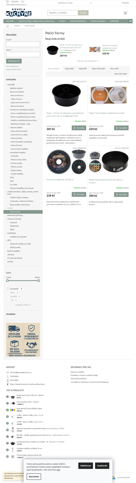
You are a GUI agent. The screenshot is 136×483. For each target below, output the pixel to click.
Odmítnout (85, 465)
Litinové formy (16, 145)
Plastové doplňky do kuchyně (21, 188)
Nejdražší (83, 68)
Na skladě (16, 289)
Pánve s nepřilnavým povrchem (23, 117)
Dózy (12, 177)
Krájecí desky (16, 170)
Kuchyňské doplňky (18, 152)
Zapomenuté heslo (13, 69)
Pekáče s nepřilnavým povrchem (24, 120)
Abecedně (114, 68)
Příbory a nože (16, 167)
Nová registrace (12, 66)
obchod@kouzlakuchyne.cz (21, 372)
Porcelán (13, 184)
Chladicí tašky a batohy (19, 197)
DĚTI (9, 240)
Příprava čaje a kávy (19, 159)
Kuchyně (13, 222)
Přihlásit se (14, 61)
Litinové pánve (16, 138)
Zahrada (10, 254)
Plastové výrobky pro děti (20, 244)
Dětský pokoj (15, 247)
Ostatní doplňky (17, 174)
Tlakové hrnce (16, 99)
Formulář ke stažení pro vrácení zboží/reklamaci (90, 382)
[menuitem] (9, 21)
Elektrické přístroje (15, 215)
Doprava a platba (65, 3)
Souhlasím (102, 465)
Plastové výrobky (14, 219)
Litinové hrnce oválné (19, 134)
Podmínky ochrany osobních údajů (84, 375)
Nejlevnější (69, 68)
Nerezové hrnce (17, 95)
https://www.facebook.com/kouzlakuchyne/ (27, 384)
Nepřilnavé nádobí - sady (20, 124)
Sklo (12, 181)
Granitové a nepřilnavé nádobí (22, 109)
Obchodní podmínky (79, 378)
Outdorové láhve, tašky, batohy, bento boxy (22, 192)
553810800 (14, 376)
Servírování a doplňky (19, 149)
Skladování (14, 226)
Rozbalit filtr (22, 305)
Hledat (83, 13)
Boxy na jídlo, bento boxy (20, 204)
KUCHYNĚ (11, 84)
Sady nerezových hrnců (20, 102)
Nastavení (34, 476)
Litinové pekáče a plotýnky (21, 142)
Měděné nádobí (16, 88)
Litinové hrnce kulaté (19, 131)
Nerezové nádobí (17, 92)
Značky (10, 261)
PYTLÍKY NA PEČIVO (14, 258)
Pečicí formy (15, 211)
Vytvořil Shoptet (123, 477)
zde (58, 469)
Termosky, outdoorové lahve (21, 201)
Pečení (10, 208)
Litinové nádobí (16, 127)
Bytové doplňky (13, 251)
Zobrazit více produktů (86, 61)
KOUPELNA (11, 233)
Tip (13, 300)
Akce (14, 292)
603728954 (14, 380)
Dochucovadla (16, 163)
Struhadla (14, 156)
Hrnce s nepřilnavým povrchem (23, 113)
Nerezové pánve (17, 106)
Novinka (15, 296)
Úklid (12, 229)
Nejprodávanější (98, 68)
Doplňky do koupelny (18, 237)
